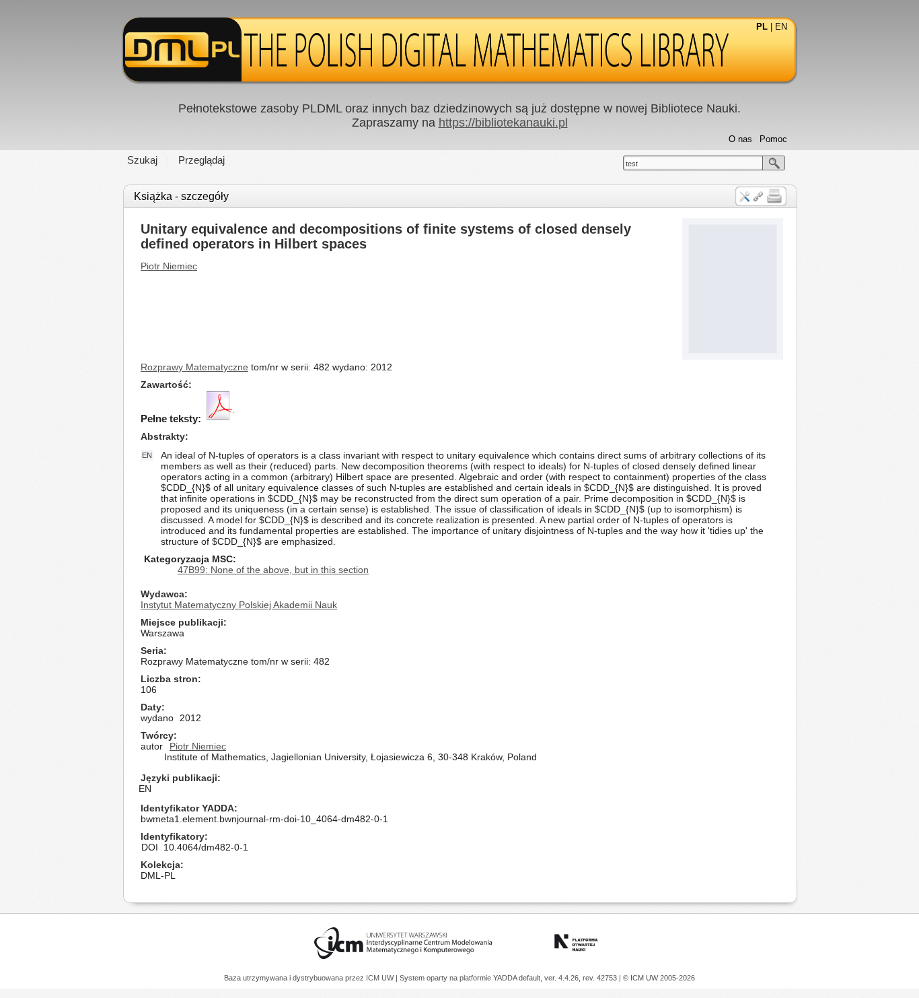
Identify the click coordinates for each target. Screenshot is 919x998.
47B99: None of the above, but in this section (273, 569)
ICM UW (381, 978)
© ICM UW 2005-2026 (659, 978)
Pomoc (773, 139)
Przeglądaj (201, 160)
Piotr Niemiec (169, 266)
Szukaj (142, 160)
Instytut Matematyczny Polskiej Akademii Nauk (239, 604)
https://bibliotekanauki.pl (503, 122)
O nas (740, 139)
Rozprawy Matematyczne (194, 367)
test (632, 164)
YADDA (506, 978)
